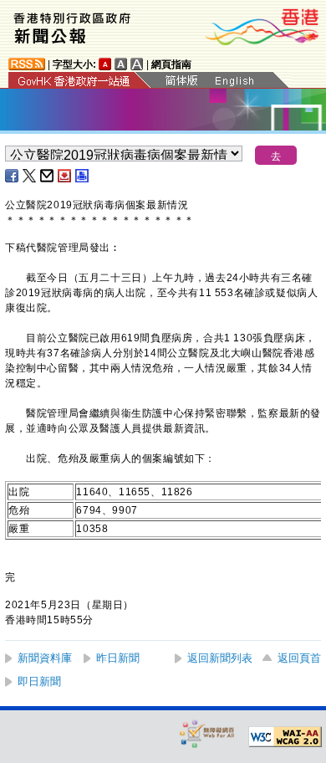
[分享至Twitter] (30, 175)
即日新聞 (39, 681)
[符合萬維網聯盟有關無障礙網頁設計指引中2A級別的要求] (285, 737)
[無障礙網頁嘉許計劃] (207, 733)
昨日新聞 (118, 658)
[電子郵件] (47, 175)
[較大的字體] (121, 64)
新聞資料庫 (45, 658)
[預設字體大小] (105, 64)
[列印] (82, 175)
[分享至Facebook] (12, 175)
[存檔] (65, 175)
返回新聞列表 (219, 658)
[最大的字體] (137, 64)
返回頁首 (299, 658)
